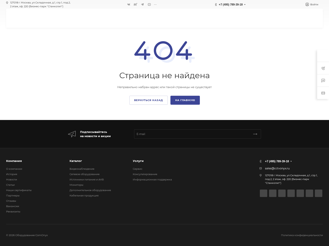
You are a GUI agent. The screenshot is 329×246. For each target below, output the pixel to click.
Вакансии (12, 206)
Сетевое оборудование (85, 174)
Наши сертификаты (19, 190)
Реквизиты (13, 211)
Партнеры (12, 195)
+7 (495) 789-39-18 (231, 4)
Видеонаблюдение (82, 168)
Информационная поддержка (152, 179)
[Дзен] (300, 193)
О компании (14, 168)
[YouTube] (149, 4)
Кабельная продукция (84, 195)
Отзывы (11, 200)
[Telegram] (142, 4)
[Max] (318, 193)
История (11, 174)
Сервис (137, 168)
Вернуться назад (148, 100)
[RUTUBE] (135, 4)
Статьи (10, 184)
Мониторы (76, 184)
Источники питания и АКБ (87, 179)
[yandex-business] (309, 193)
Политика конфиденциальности (302, 235)
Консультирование (145, 174)
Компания (14, 161)
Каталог (76, 161)
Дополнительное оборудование (90, 190)
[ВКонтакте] (128, 4)
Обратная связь (300, 18)
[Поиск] (275, 18)
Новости (11, 179)
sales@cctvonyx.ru (277, 168)
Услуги (138, 161)
